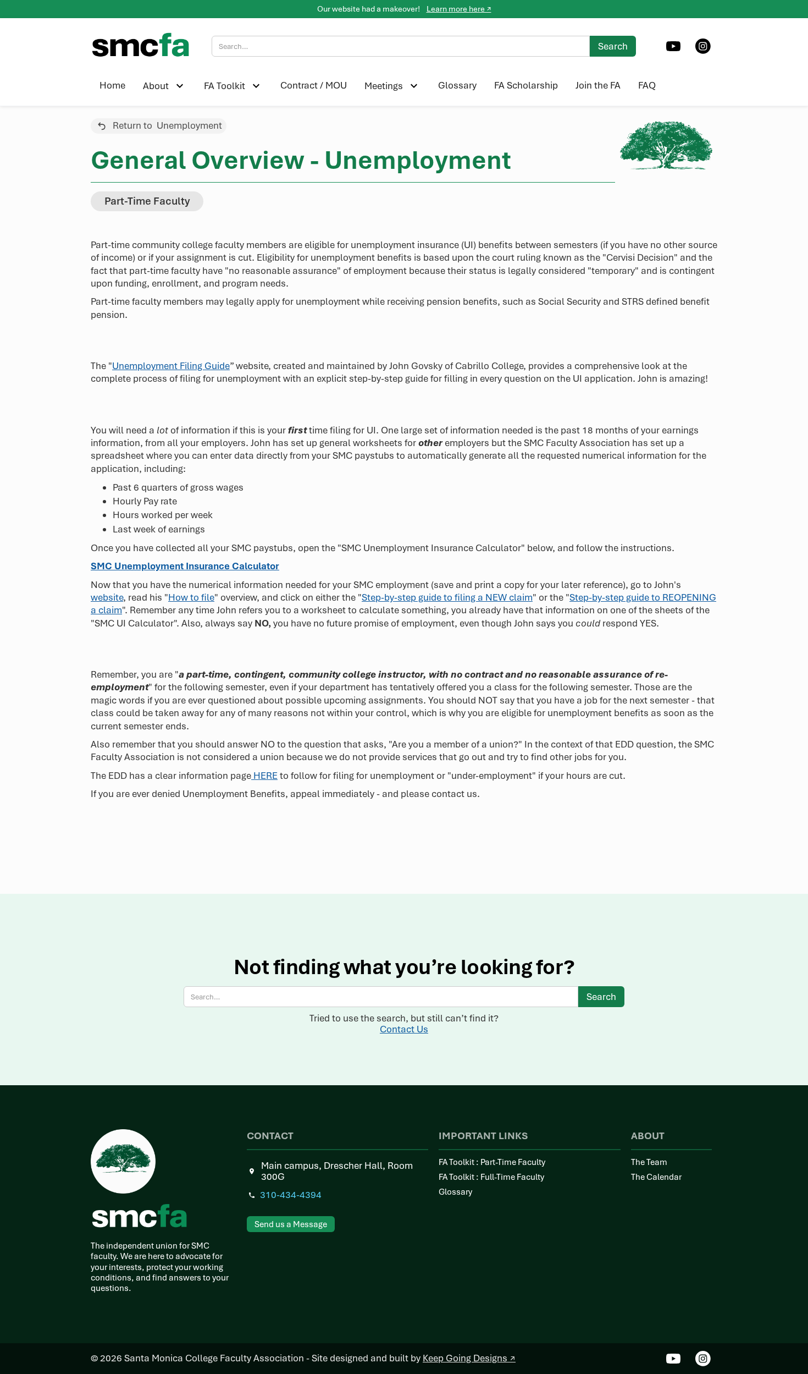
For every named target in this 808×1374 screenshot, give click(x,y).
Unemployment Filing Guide (171, 366)
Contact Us (404, 1029)
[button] (164, 86)
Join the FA (598, 85)
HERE (264, 776)
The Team (649, 1162)
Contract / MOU (313, 85)
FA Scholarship (526, 85)
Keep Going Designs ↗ (469, 1358)
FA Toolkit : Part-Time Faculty (492, 1162)
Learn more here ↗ (459, 9)
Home (112, 85)
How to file (191, 597)
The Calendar (656, 1177)
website (107, 597)
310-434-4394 (291, 1195)
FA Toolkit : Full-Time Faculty (491, 1177)
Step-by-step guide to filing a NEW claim (447, 597)
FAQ (647, 85)
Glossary (457, 85)
